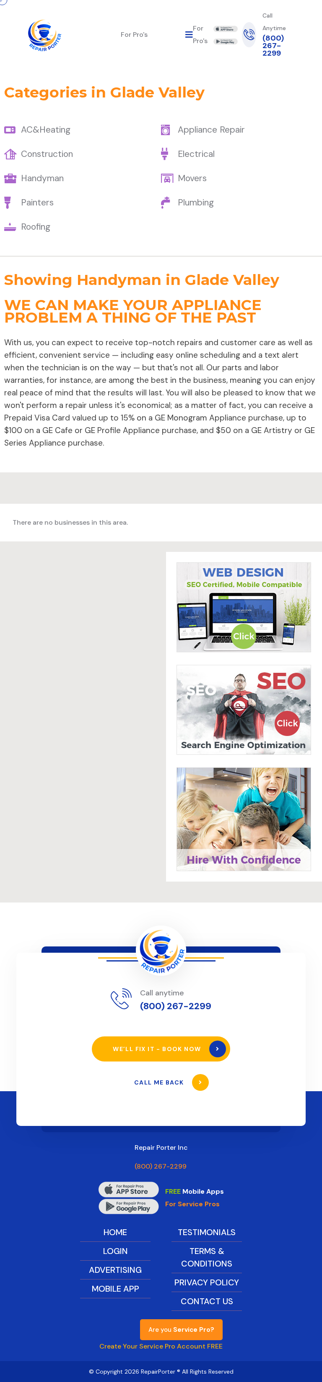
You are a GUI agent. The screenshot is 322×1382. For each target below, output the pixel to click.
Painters (37, 202)
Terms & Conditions (206, 1257)
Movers (192, 178)
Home (115, 1232)
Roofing (35, 227)
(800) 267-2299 (273, 45)
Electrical (196, 154)
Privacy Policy (206, 1282)
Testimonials (207, 1232)
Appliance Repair (211, 130)
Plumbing (196, 202)
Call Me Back (160, 1082)
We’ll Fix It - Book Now (158, 1049)
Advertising (115, 1269)
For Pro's (134, 34)
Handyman (42, 178)
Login (115, 1251)
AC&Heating (45, 130)
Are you (181, 1330)
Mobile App (115, 1288)
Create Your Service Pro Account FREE (161, 1346)
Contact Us (207, 1301)
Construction (47, 154)
